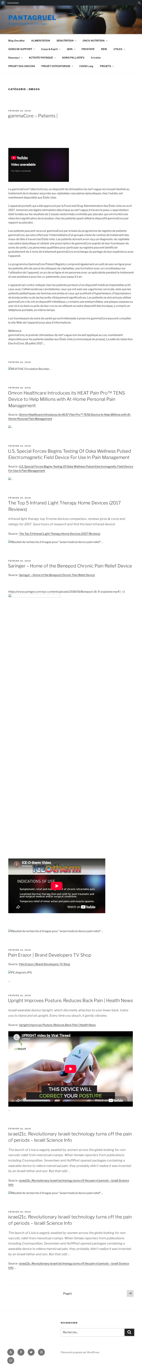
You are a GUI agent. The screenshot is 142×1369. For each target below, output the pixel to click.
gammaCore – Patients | (33, 115)
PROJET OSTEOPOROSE (55, 66)
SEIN (70, 49)
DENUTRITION (65, 40)
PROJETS (105, 66)
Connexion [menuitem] (13, 2)
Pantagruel (32, 18)
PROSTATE (88, 49)
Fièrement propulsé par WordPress (80, 1352)
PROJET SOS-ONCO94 (21, 66)
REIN (104, 49)
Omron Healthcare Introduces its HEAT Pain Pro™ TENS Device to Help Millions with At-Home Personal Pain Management (66, 399)
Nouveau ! (14, 57)
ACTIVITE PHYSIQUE (41, 57)
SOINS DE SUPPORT (20, 49)
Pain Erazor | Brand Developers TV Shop (49, 955)
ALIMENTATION (40, 40)
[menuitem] (3, 3)
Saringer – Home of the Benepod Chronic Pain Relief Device (70, 566)
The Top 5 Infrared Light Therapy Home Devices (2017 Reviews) (59, 533)
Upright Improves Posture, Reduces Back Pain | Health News (70, 1000)
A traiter (96, 57)
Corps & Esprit (49, 49)
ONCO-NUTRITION (94, 40)
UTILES (118, 49)
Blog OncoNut (16, 40)
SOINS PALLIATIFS (73, 57)
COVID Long (86, 66)
